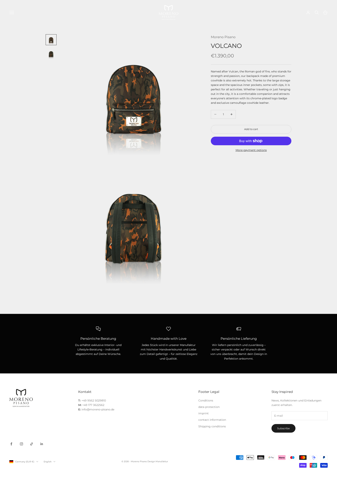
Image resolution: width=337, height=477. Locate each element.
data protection (209, 407)
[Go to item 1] (51, 39)
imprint (203, 413)
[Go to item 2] (51, 53)
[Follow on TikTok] (32, 444)
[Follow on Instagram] (21, 444)
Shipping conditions (212, 426)
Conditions (205, 400)
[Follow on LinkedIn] (42, 444)
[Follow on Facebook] (11, 444)
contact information (212, 420)
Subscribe (283, 428)
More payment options (251, 150)
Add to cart (251, 129)
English (47, 461)
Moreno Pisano (223, 37)
